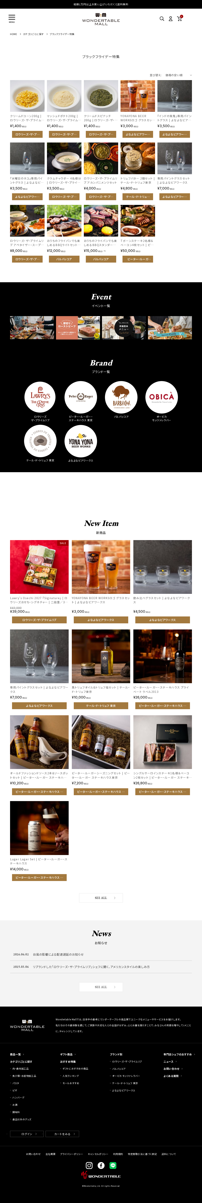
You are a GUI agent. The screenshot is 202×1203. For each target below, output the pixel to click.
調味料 (16, 1112)
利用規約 (118, 1154)
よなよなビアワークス (123, 1090)
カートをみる (62, 1134)
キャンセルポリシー (98, 1154)
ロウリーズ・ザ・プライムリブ (127, 1061)
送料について (169, 1154)
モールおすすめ (71, 1083)
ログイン (27, 1134)
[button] (11, 18)
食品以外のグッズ (21, 1119)
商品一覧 (15, 1054)
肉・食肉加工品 (20, 1068)
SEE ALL (101, 898)
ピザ (14, 1090)
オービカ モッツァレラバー (126, 1075)
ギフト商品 (66, 1054)
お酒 (14, 1104)
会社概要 (50, 1154)
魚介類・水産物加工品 (25, 1075)
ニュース (168, 1061)
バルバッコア (119, 1068)
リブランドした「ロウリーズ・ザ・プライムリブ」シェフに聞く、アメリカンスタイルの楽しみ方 (91, 967)
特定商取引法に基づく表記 (142, 1154)
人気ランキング (71, 1075)
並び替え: (156, 75)
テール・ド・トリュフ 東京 (125, 1083)
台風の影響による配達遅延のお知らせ (58, 954)
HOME (13, 34)
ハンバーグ (18, 1097)
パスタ (15, 1083)
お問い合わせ (172, 1069)
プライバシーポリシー (71, 1154)
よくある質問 (171, 1076)
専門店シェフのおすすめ (178, 1054)
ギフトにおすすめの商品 (75, 1068)
